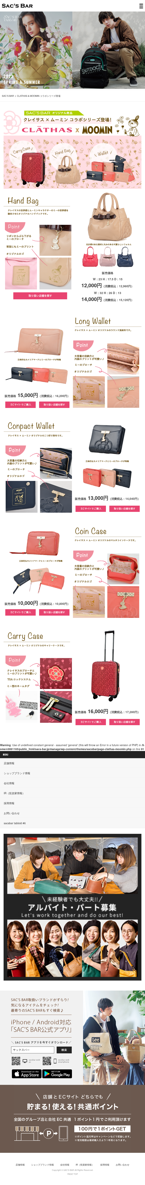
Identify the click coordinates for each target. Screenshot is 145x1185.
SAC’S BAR (17, 6)
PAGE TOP (72, 1173)
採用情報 (9, 803)
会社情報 (9, 783)
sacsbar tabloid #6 (15, 823)
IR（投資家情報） (14, 793)
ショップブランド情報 (17, 773)
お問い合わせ (12, 813)
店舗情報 (9, 763)
